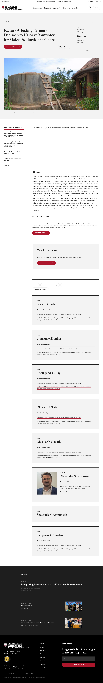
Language (5, 1)
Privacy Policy (7, 677)
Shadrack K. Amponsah (52, 514)
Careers (42, 664)
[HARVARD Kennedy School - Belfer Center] (12, 8)
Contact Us (43, 668)
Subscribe (98, 1)
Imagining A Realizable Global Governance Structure (37, 623)
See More (80, 42)
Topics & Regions (52, 8)
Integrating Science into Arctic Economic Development (51, 584)
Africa (35, 285)
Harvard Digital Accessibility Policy (37, 677)
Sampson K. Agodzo (50, 535)
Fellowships (43, 654)
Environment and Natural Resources (87, 51)
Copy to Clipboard (41, 232)
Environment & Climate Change (50, 285)
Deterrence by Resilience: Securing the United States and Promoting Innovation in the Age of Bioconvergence (14, 144)
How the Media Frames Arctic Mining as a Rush (12, 152)
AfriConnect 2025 (27, 606)
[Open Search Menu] (90, 8)
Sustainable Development (40, 289)
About (42, 644)
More (98, 8)
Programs (90, 1)
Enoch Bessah (80, 29)
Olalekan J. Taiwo (81, 40)
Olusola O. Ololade (49, 441)
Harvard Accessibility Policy (19, 677)
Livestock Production (66, 492)
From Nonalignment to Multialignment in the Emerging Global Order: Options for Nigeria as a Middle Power (13, 134)
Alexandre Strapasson (74, 476)
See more (7, 165)
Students (42, 657)
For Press (43, 650)
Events (42, 647)
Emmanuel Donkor (81, 32)
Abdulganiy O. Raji (81, 36)
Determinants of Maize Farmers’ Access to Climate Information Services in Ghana (59, 314)
